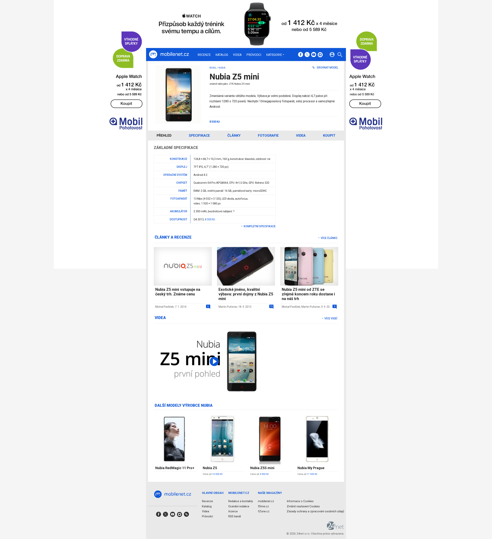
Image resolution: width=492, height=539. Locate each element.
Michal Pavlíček (164, 306)
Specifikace (199, 135)
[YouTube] (313, 55)
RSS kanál (234, 516)
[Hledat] (340, 55)
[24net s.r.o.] (335, 528)
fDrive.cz (263, 506)
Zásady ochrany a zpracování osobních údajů (315, 511)
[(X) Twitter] (307, 55)
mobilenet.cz (266, 501)
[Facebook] (300, 55)
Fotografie (268, 135)
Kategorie (274, 54)
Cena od (213, 474)
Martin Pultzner (228, 306)
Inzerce (233, 511)
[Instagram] (320, 55)
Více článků (328, 238)
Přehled (164, 135)
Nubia (222, 67)
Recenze (204, 54)
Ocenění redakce (238, 506)
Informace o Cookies (300, 501)
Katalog (221, 54)
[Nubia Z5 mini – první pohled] (214, 361)
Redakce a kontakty (240, 501)
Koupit (329, 135)
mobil (212, 67)
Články (234, 135)
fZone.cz (263, 511)
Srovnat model (327, 67)
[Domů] (169, 54)
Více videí (330, 318)
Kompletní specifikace (259, 226)
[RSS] (186, 515)
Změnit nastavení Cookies (303, 506)
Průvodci (253, 54)
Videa (237, 54)
